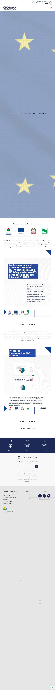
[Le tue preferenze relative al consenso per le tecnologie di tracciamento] (52, 687)
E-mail (24, 428)
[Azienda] (11, 442)
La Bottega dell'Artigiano (42, 1)
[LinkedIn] (44, 496)
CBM (33, 1)
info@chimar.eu (9, 503)
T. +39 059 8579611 (8, 498)
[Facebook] (40, 496)
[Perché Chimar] (27, 442)
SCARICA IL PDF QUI (27, 324)
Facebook (29, 428)
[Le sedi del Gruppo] (44, 448)
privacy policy (21, 473)
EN (50, 3)
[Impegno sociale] (11, 448)
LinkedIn (34, 428)
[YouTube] (49, 496)
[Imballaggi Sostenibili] (27, 448)
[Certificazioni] (44, 442)
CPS (50, 1)
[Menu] (50, 8)
